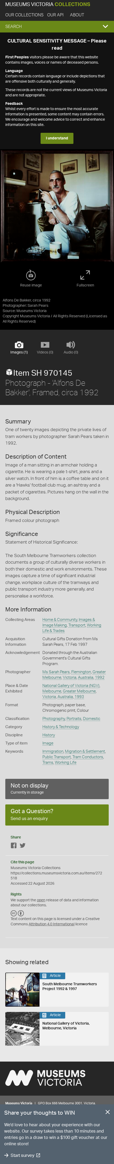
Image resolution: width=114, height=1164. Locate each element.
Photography (53, 719)
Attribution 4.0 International (51, 924)
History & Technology (60, 727)
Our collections (24, 15)
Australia (85, 678)
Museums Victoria (47, 4)
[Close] (108, 1113)
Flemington (81, 672)
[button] (57, 26)
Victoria (69, 678)
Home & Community (59, 620)
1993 (79, 697)
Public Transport (56, 757)
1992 (99, 678)
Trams (47, 763)
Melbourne (51, 691)
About (77, 15)
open (41, 900)
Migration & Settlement (85, 751)
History (48, 735)
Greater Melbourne (79, 691)
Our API (55, 15)
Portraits (74, 719)
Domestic (91, 719)
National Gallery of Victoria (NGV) (70, 686)
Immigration (52, 751)
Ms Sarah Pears (56, 672)
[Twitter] (22, 846)
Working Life (65, 763)
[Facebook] (14, 846)
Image (47, 743)
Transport (76, 625)
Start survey (22, 1155)
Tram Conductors (87, 757)
